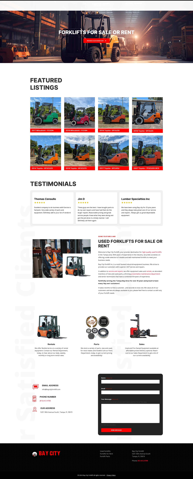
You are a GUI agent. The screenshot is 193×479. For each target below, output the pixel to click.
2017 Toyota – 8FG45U (109, 168)
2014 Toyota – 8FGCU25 (42, 168)
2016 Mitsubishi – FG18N (76, 130)
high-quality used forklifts (152, 252)
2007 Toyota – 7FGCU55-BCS (146, 168)
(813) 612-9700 (45, 401)
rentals (149, 271)
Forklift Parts (105, 456)
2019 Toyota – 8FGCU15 (76, 168)
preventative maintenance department (145, 274)
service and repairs (116, 271)
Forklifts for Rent (106, 454)
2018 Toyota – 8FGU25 (143, 131)
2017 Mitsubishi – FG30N (42, 130)
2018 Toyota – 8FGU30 (110, 130)
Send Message (116, 430)
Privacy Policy (111, 475)
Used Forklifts (105, 451)
